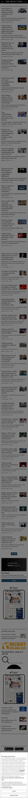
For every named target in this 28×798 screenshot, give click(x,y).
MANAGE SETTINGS (14, 795)
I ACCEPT (14, 791)
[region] (14, 775)
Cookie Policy (22, 770)
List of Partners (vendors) (6, 787)
